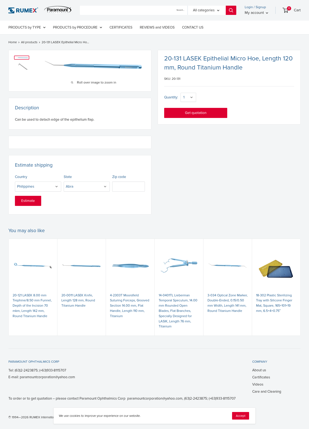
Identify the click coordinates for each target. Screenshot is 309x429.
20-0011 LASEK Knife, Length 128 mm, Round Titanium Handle (78, 300)
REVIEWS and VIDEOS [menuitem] (157, 27)
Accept (240, 416)
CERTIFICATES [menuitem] (121, 27)
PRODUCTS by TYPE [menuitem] (24, 27)
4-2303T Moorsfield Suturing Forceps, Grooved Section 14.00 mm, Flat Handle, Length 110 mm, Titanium (129, 305)
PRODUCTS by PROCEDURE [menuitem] (75, 27)
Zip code (119, 177)
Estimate (28, 201)
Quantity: (171, 97)
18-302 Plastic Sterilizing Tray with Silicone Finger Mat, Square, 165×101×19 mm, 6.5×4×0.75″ (274, 303)
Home (12, 42)
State (68, 177)
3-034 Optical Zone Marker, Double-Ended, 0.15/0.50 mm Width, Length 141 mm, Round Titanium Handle (227, 303)
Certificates (261, 377)
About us (259, 370)
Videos (257, 384)
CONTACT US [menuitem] (192, 27)
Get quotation (195, 113)
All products (29, 42)
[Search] (231, 10)
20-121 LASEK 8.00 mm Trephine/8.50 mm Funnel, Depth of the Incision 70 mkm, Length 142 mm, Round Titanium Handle (32, 305)
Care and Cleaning (266, 391)
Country (21, 177)
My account (255, 12)
